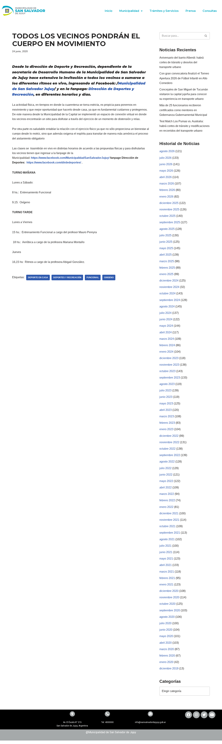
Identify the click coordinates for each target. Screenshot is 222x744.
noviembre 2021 (169, 519)
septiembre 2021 (169, 532)
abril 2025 (165, 254)
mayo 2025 (166, 248)
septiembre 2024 (169, 300)
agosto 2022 (167, 461)
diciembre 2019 (168, 668)
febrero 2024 (167, 345)
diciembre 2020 (168, 590)
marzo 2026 (166, 183)
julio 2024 (165, 312)
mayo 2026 (166, 170)
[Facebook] (188, 714)
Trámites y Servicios (164, 11)
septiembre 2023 (169, 377)
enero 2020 (166, 662)
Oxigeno (109, 277)
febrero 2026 (167, 189)
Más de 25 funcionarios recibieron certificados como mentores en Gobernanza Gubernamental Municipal (183, 110)
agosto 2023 (167, 384)
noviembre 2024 (169, 286)
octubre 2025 (167, 215)
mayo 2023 (166, 403)
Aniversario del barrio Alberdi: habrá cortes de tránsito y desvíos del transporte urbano (181, 62)
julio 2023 (165, 390)
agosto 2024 (167, 306)
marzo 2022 (166, 493)
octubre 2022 (167, 448)
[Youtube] (211, 714)
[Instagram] (196, 714)
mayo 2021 (166, 558)
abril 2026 (165, 177)
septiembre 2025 (169, 222)
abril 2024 (165, 332)
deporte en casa (38, 277)
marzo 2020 (166, 649)
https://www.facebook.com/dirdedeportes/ (54, 162)
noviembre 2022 (169, 442)
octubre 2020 (167, 603)
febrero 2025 (167, 267)
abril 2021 (165, 565)
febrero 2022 (167, 500)
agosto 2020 (167, 616)
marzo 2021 (166, 571)
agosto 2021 (167, 539)
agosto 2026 (167, 151)
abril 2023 (165, 409)
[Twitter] (204, 714)
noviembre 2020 (169, 597)
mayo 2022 (166, 481)
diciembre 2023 (168, 358)
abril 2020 (165, 642)
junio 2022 (165, 474)
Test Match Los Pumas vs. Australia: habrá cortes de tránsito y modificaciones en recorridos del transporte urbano (184, 126)
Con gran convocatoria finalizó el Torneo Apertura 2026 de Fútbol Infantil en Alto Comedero (184, 78)
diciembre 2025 (168, 203)
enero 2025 (166, 274)
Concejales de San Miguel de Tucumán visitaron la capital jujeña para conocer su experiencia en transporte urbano (183, 94)
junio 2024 (165, 319)
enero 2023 (166, 429)
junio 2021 (165, 552)
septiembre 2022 (169, 455)
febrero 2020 (167, 655)
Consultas (210, 11)
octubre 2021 (167, 526)
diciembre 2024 (168, 280)
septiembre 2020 (169, 610)
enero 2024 (166, 351)
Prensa (191, 11)
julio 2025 (165, 235)
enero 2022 (166, 506)
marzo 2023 (166, 416)
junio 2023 (165, 396)
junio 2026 (165, 164)
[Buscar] (206, 35)
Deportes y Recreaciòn (67, 277)
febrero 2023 (167, 422)
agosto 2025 (167, 228)
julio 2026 (165, 157)
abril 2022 (165, 487)
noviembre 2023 (169, 364)
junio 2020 (165, 629)
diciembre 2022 (168, 435)
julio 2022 (165, 468)
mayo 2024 (166, 325)
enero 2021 (166, 584)
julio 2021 (165, 545)
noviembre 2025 (169, 209)
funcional (93, 277)
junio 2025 (165, 241)
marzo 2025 (166, 261)
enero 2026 (166, 196)
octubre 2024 (167, 293)
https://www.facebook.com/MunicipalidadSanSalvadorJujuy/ (70, 157)
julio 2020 (165, 623)
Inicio (108, 11)
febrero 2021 (167, 578)
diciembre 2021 (168, 513)
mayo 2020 (166, 636)
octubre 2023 (167, 371)
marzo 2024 (166, 338)
